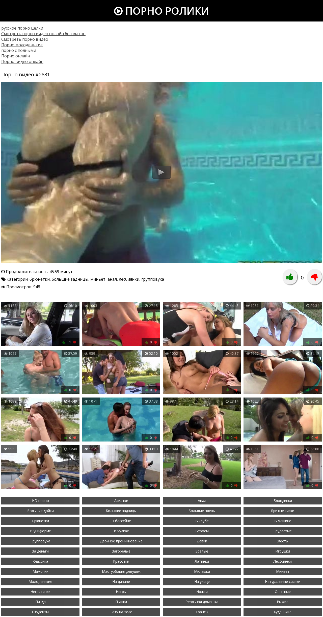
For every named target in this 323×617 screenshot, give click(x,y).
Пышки (121, 601)
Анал (202, 500)
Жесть (282, 541)
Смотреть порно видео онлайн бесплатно (43, 33)
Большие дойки (40, 510)
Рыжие (282, 601)
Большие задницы (121, 510)
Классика (40, 561)
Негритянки (40, 591)
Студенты (40, 611)
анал (112, 279)
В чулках (121, 530)
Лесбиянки (283, 561)
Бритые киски (282, 510)
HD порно (40, 500)
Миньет (282, 571)
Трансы (202, 611)
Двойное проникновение (121, 541)
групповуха (152, 279)
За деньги (40, 551)
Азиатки (121, 500)
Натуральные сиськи (282, 581)
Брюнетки (40, 520)
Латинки (202, 561)
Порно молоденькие (22, 45)
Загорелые (121, 551)
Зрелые (202, 551)
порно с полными (18, 50)
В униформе (40, 530)
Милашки (202, 571)
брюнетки (40, 279)
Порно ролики (166, 11)
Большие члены (202, 510)
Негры (121, 591)
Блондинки (283, 500)
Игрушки (282, 551)
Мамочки (40, 571)
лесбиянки (129, 279)
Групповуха (40, 541)
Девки (202, 541)
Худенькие (282, 611)
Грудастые (283, 530)
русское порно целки (22, 28)
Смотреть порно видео (24, 39)
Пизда (40, 601)
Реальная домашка (201, 601)
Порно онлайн (15, 56)
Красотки (121, 561)
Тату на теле (121, 611)
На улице (202, 581)
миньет (97, 279)
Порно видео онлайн (22, 61)
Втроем (202, 530)
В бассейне (121, 520)
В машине (282, 520)
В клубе (202, 520)
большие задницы (70, 279)
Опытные (283, 591)
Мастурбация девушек (121, 571)
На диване (121, 581)
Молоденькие (40, 581)
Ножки (202, 591)
